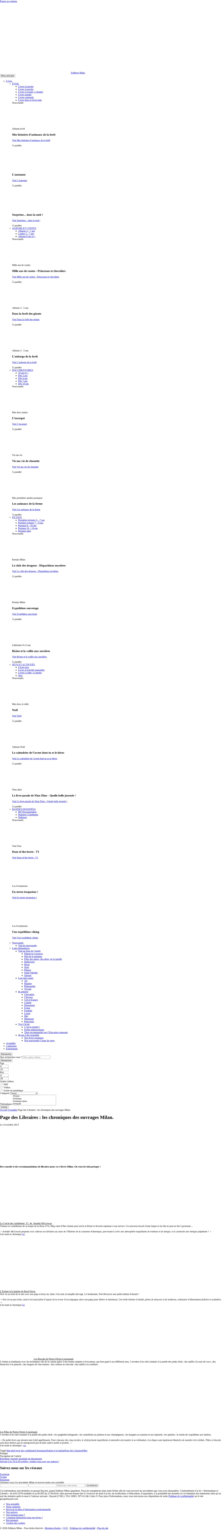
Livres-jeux (23, 667)
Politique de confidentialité (181, 1496)
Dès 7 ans (22, 381)
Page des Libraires (73, 1450)
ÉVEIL (15, 83)
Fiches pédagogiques (34, 1029)
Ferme (27, 1008)
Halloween (29, 962)
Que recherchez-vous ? (11, 1057)
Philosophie (29, 986)
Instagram (4, 1479)
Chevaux (28, 997)
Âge (2, 1063)
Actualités (11, 1043)
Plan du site (102, 1528)
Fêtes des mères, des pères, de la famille (43, 959)
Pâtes (84, 1450)
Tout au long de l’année (29, 951)
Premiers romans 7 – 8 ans (30, 523)
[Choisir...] (34, 1096)
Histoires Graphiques (28, 814)
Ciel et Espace (31, 1000)
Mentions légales (53, 1528)
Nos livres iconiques (33, 1038)
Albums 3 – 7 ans (26, 231)
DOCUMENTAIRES (22, 370)
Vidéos (7, 1087)
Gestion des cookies (15, 1523)
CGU (65, 1528)
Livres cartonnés (26, 97)
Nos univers (12, 1512)
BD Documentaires (27, 812)
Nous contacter (13, 1506)
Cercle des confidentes (24, 1450)
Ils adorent (23, 991)
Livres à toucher (26, 86)
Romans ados (24, 531)
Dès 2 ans (22, 375)
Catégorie (4, 1093)
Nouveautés (17, 943)
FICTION (17, 517)
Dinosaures (29, 1005)
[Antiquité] (34, 1104)
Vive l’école (24, 1024)
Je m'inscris (92, 1485)
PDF (6, 1084)
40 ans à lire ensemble (28, 1035)
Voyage (27, 989)
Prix (2, 1072)
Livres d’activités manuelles (31, 670)
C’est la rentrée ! (32, 1027)
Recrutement (12, 1520)
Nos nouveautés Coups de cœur (39, 1040)
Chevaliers (29, 994)
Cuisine (27, 1002)
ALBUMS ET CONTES (24, 228)
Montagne (29, 1019)
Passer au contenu (8, 1)
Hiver (27, 964)
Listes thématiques (21, 948)
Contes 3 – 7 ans (26, 233)
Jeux (20, 675)
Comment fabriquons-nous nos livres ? (24, 1517)
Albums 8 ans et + (26, 236)
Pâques (27, 970)
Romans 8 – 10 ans (27, 525)
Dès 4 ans (22, 378)
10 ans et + (23, 373)
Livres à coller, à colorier (30, 672)
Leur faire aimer (25, 978)
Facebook (4, 1474)
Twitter (3, 1477)
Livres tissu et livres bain (30, 100)
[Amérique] (34, 1098)
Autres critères (7, 1081)
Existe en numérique (13, 1090)
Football (28, 1010)
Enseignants (12, 1048)
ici (23, 1234)
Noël (26, 967)
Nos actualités (12, 1504)
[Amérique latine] (34, 1101)
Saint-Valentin (31, 972)
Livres (9, 81)
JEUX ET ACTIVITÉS (23, 664)
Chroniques (41, 1450)
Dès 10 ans (23, 383)
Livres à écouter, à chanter (30, 92)
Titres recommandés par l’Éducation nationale (46, 1032)
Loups (27, 1013)
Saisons (27, 975)
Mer (26, 1016)
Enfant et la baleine (56, 1450)
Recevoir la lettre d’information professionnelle (28, 1509)
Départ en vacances (33, 953)
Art (25, 981)
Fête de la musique (33, 956)
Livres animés (24, 94)
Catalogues (11, 1046)
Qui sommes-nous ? (15, 1515)
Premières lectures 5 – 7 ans (31, 520)
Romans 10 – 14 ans (28, 528)
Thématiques (6, 1104)
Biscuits (10, 1450)
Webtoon (22, 817)
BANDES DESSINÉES (24, 809)
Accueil (3, 1110)
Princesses (29, 1021)
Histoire (28, 983)
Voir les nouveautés (27, 945)
